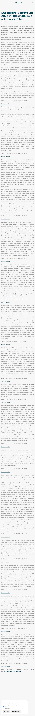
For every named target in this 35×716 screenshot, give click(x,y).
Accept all (6, 711)
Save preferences (16, 711)
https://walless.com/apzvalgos (12, 671)
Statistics (7, 706)
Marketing (7, 708)
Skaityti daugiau (5, 104)
